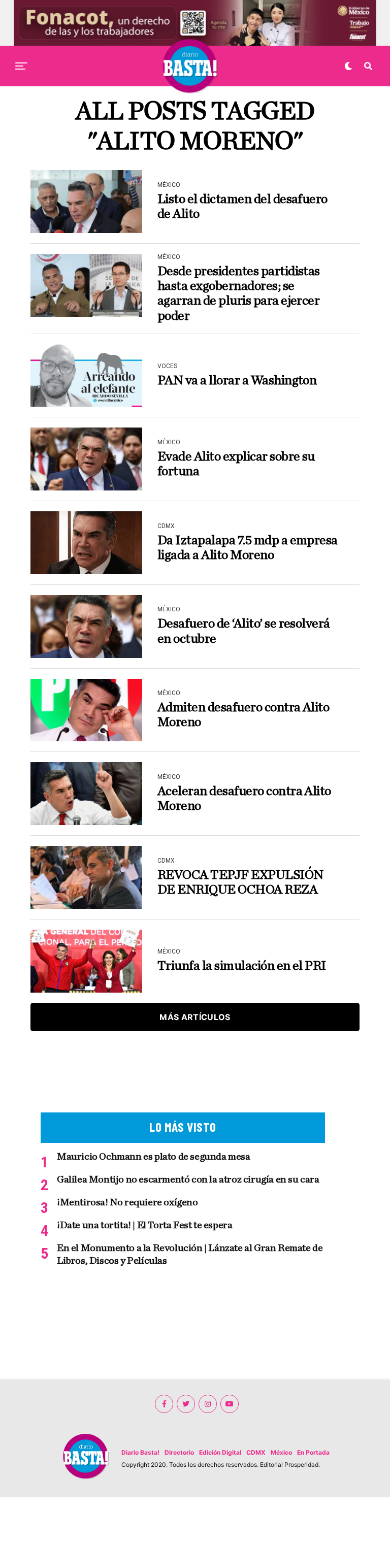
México (281, 1452)
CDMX (256, 1452)
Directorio (179, 1452)
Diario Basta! (140, 1452)
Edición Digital (220, 1452)
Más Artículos (194, 1017)
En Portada (313, 1452)
